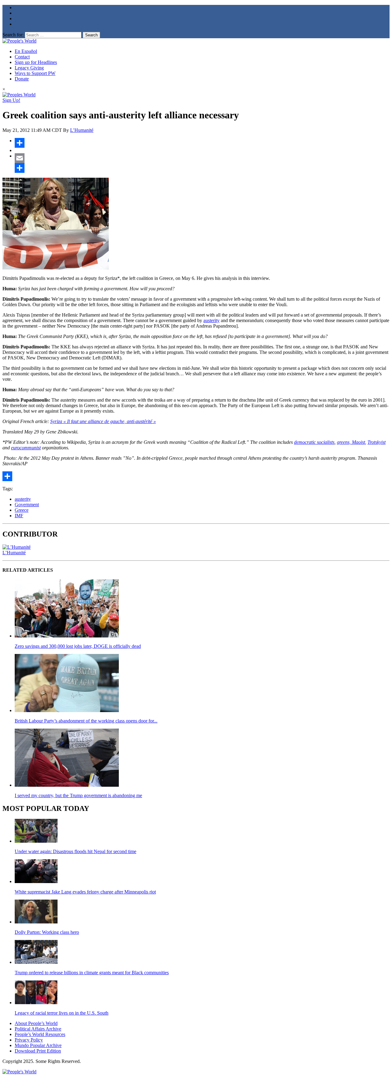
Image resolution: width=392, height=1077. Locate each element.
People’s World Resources (40, 1034)
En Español (26, 51)
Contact (22, 56)
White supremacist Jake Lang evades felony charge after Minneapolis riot (85, 891)
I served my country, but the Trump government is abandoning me (78, 795)
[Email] (202, 158)
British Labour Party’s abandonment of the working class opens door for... (86, 720)
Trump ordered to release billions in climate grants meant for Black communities (92, 972)
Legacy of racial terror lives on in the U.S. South (61, 1013)
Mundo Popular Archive (38, 1045)
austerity (211, 320)
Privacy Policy (29, 1039)
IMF (19, 515)
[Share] (202, 143)
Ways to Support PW (35, 73)
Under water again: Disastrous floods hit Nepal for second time (75, 851)
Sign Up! (11, 100)
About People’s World (36, 1023)
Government (27, 504)
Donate (22, 78)
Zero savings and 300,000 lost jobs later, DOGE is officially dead (78, 646)
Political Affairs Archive (38, 1028)
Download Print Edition (38, 1050)
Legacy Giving (29, 67)
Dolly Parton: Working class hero (47, 932)
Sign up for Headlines (36, 62)
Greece (21, 510)
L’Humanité (81, 130)
